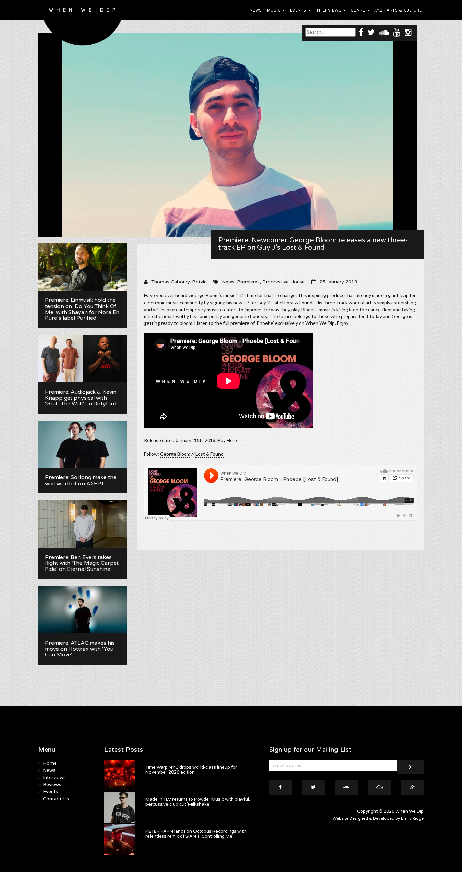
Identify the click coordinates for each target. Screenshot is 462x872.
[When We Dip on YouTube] (396, 32)
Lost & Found (298, 302)
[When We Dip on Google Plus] (412, 787)
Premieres (248, 282)
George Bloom (203, 295)
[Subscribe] (410, 767)
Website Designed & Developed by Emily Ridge (378, 818)
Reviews (52, 784)
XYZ (378, 10)
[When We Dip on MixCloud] (379, 787)
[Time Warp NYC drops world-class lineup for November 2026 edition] (119, 775)
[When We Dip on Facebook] (360, 32)
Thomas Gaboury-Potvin (179, 282)
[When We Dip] (82, 24)
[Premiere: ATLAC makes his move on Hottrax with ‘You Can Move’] (82, 609)
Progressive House (283, 282)
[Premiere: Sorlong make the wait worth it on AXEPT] (82, 444)
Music (274, 10)
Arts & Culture (404, 10)
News (256, 10)
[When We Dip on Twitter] (371, 32)
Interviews (329, 10)
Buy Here (227, 440)
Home (50, 763)
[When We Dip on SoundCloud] (384, 32)
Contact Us (56, 799)
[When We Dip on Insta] (408, 32)
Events (299, 10)
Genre (358, 10)
